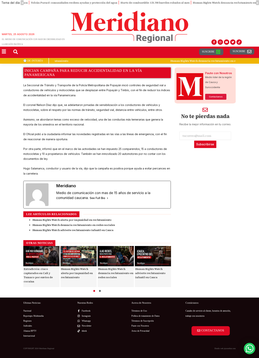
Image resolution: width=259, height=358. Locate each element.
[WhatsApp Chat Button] (249, 348)
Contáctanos (216, 96)
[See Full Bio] (107, 198)
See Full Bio (97, 198)
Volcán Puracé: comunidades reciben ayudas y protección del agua (74, 3)
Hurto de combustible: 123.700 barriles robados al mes (155, 3)
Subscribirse (205, 144)
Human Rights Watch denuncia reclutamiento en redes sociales (98, 61)
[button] (4, 52)
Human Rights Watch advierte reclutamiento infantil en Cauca (72, 230)
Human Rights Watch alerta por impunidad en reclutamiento (71, 220)
